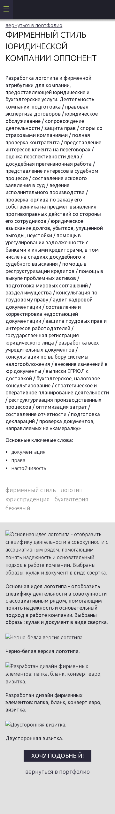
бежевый (17, 508)
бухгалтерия (71, 499)
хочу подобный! (57, 755)
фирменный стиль (30, 490)
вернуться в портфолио (33, 25)
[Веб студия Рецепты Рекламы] (19, 9)
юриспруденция (27, 499)
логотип (72, 490)
